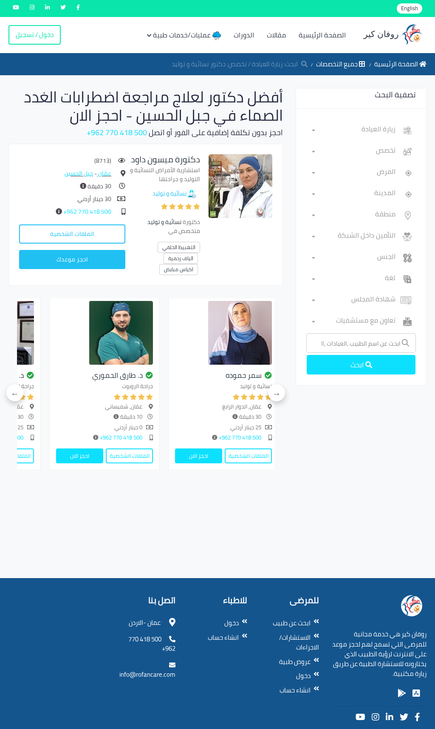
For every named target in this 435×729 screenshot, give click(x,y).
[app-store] (416, 693)
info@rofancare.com (147, 674)
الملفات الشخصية (72, 233)
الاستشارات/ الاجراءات (299, 642)
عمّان (104, 173)
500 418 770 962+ (117, 132)
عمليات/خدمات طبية (182, 34)
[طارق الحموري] (104, 333)
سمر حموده (244, 375)
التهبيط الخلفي (178, 247)
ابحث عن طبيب (292, 623)
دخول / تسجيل (35, 34)
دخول (303, 675)
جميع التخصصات (337, 64)
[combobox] (353, 130)
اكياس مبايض (178, 269)
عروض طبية (295, 661)
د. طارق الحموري (117, 375)
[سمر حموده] (223, 333)
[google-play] (402, 693)
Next (14, 392)
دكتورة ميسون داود (165, 159)
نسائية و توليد (169, 193)
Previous (276, 392)
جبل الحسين (79, 173)
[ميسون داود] (240, 185)
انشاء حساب (295, 690)
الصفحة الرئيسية (322, 34)
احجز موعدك (72, 259)
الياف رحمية (180, 258)
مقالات (276, 34)
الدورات (244, 34)
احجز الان (198, 456)
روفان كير (382, 34)
